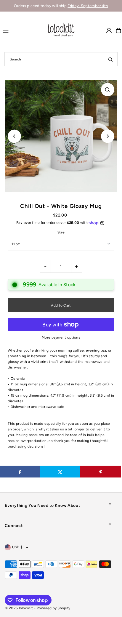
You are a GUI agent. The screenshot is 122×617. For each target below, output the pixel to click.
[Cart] (118, 30)
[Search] (110, 59)
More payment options (61, 337)
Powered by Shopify (53, 608)
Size (61, 232)
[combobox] (61, 59)
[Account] (109, 30)
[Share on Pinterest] (100, 471)
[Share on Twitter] (60, 471)
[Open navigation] (22, 30)
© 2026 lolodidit (19, 608)
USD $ (17, 547)
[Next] (107, 136)
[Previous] (14, 136)
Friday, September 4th (88, 6)
